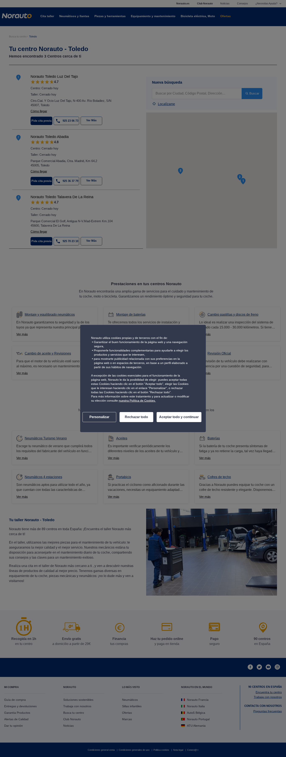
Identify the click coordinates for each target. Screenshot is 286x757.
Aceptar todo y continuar (179, 417)
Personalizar (99, 417)
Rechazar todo (136, 417)
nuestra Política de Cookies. (137, 400)
